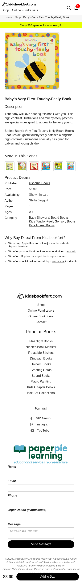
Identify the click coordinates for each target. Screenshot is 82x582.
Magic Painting (41, 381)
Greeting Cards (41, 370)
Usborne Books (39, 183)
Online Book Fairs (40, 316)
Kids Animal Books (42, 225)
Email (12, 481)
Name (12, 466)
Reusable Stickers (41, 352)
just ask (71, 251)
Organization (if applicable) (27, 509)
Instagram (43, 424)
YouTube (43, 430)
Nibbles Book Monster (41, 347)
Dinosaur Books (41, 358)
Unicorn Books (41, 364)
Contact (41, 322)
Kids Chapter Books (41, 387)
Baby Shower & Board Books (48, 217)
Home (8, 17)
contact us (58, 261)
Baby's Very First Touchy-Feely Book (46, 17)
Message (14, 524)
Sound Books (41, 375)
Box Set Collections (41, 393)
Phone (12, 495)
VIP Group (43, 418)
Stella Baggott (38, 200)
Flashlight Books (41, 341)
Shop (5, 10)
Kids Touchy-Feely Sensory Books (52, 221)
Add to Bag (47, 576)
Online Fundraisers (25, 10)
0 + (31, 211)
